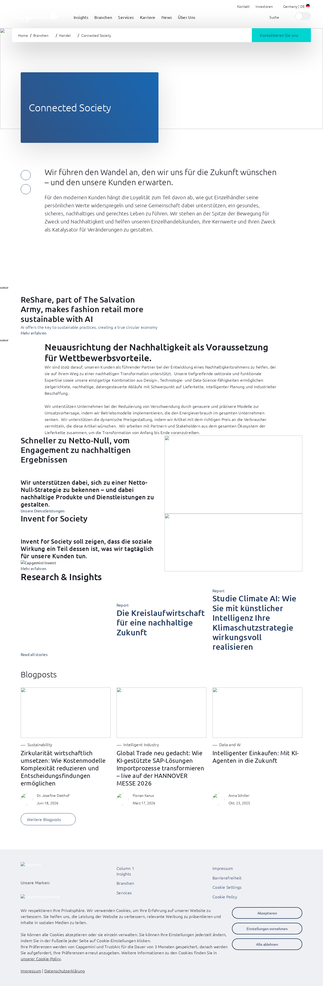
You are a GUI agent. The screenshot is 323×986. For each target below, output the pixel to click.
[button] (297, 7)
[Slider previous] (2, 287)
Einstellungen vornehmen (267, 928)
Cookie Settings (227, 887)
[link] (35, 16)
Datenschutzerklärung (64, 970)
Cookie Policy (224, 896)
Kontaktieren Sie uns (279, 35)
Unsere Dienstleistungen (43, 510)
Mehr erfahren (33, 568)
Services (124, 892)
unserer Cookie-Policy (41, 958)
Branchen (125, 883)
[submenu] (81, 22)
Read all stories (34, 654)
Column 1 (125, 868)
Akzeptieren (267, 913)
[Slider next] (6, 287)
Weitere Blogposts (44, 819)
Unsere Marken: (35, 882)
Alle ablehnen (267, 944)
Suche (274, 17)
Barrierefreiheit (227, 877)
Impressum (222, 868)
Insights (124, 873)
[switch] (303, 16)
